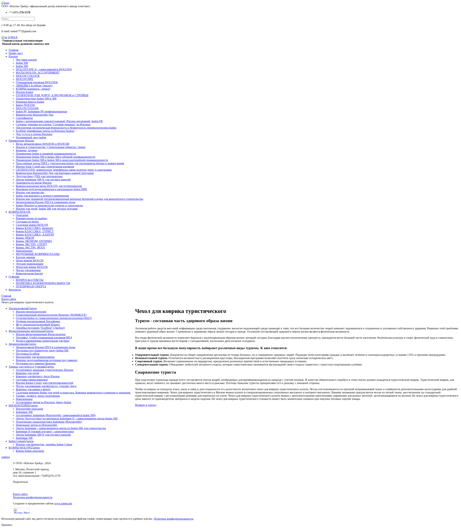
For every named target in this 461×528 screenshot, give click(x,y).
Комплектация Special (29, 273)
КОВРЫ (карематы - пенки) (33, 88)
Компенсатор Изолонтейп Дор (34, 114)
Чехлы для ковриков (28, 270)
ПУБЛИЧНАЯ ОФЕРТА (31, 286)
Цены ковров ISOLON (30, 260)
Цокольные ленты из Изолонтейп (36, 425)
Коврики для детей (27, 373)
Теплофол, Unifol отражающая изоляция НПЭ (44, 337)
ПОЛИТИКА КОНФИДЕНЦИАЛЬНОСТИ (43, 283)
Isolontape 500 (24, 412)
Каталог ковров (25, 257)
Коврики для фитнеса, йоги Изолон (38, 376)
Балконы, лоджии (26, 150)
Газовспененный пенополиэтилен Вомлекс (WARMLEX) (51, 314)
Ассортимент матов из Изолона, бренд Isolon (43, 402)
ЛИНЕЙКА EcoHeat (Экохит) (34, 85)
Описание (22, 215)
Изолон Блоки (24, 92)
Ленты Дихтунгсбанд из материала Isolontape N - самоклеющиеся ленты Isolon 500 (66, 418)
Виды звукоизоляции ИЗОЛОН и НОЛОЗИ (42, 143)
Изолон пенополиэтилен (31, 311)
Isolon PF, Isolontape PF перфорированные (41, 111)
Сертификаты (24, 117)
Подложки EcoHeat (27, 353)
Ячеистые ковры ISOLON (32, 266)
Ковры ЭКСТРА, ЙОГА (30, 247)
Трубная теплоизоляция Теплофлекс (38, 321)
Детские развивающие (29, 263)
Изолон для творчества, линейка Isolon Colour (44, 444)
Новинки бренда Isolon (30, 101)
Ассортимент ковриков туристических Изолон (44, 369)
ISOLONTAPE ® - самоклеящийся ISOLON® (44, 69)
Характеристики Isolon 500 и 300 (36, 98)
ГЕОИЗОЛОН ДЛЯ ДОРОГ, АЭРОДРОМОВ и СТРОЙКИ (52, 95)
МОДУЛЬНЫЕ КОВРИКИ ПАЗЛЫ (38, 254)
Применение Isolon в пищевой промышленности (46, 153)
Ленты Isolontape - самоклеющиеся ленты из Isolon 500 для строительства (61, 428)
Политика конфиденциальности (32, 497)
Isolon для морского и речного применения (42, 195)
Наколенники (24, 250)
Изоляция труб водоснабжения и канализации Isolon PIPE (51, 189)
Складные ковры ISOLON (32, 224)
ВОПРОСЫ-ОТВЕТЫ (29, 279)
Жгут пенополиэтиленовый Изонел (38, 324)
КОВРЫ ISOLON (19, 211)
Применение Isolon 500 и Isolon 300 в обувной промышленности (55, 156)
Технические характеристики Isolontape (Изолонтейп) (49, 421)
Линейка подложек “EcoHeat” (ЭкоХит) (40, 327)
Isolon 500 (22, 62)
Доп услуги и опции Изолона (34, 134)
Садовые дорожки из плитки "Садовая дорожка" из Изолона (53, 124)
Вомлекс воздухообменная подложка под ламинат (46, 360)
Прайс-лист (16, 53)
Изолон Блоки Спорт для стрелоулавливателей (44, 382)
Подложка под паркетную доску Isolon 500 (42, 350)
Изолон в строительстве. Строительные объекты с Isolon (50, 147)
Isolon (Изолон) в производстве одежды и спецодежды (49, 205)
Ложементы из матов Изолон (34, 182)
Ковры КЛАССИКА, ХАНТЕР (35, 234)
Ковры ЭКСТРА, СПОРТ (31, 244)
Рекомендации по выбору (31, 218)
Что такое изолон (26, 59)
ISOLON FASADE (27, 108)
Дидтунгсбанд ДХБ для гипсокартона (39, 176)
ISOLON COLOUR (28, 75)
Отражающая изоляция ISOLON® (37, 82)
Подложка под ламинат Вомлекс (36, 363)
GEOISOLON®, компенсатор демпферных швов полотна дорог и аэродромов (64, 169)
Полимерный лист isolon (31, 137)
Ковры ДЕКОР (25, 237)
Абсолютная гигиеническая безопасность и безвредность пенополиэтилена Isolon (66, 127)
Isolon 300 (22, 66)
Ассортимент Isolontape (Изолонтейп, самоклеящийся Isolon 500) (55, 415)
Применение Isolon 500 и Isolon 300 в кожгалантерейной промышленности (62, 160)
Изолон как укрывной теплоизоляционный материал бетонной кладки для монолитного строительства (79, 198)
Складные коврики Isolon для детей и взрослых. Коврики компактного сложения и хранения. (73, 392)
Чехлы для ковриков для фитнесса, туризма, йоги (46, 386)
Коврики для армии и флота (33, 389)
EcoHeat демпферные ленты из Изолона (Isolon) (45, 130)
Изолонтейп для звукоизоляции (35, 356)
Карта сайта (20, 494)
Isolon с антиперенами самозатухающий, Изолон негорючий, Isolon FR (59, 121)
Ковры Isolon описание (30, 450)
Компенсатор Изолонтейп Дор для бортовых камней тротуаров (55, 173)
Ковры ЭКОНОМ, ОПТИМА (34, 241)
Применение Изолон (21, 140)
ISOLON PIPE (24, 79)
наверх (5, 457)
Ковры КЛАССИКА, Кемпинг (34, 228)
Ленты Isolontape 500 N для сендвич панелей (43, 179)
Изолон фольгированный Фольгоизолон (41, 334)
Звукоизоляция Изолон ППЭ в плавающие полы (45, 202)
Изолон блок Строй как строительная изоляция (45, 166)
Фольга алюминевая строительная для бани (42, 340)
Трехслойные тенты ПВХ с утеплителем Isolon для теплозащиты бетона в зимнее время (70, 163)
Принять (6, 524)
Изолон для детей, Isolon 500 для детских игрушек (47, 208)
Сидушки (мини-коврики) (32, 379)
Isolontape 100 (24, 437)
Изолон (13, 56)
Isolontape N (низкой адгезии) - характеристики (45, 431)
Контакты (15, 289)
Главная (13, 49)
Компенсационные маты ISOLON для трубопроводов (49, 186)
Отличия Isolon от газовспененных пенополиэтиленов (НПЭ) (54, 318)
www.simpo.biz (63, 503)
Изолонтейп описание (29, 408)
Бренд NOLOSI (25, 105)
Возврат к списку (145, 405)
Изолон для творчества (30, 192)
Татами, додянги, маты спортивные (38, 395)
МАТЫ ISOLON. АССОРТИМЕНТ (38, 72)
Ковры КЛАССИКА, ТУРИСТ (35, 231)
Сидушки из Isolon (27, 221)
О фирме (14, 276)
